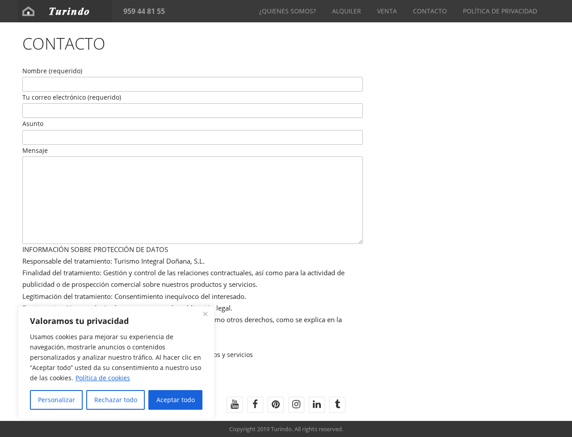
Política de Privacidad (500, 11)
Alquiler (346, 11)
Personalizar (56, 399)
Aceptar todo (175, 399)
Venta (387, 11)
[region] (116, 362)
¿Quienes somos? (287, 11)
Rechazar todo (115, 399)
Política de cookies (103, 378)
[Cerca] (205, 313)
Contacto (430, 11)
